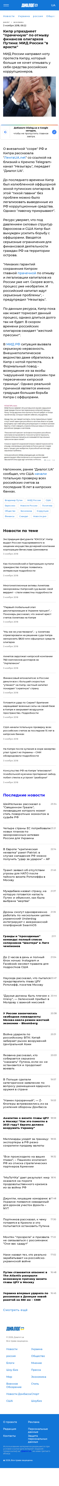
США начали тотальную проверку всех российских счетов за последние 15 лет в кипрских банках (28, 731)
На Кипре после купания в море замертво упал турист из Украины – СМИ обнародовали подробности (29, 752)
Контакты (9, 1435)
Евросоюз (10, 505)
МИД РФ (13, 344)
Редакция (9, 1428)
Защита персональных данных (37, 1438)
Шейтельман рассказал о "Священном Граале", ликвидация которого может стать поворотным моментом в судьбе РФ (26, 810)
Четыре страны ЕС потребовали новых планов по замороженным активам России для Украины (27, 833)
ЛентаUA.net (15, 157)
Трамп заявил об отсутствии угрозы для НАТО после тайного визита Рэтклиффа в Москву (24, 875)
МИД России (34, 500)
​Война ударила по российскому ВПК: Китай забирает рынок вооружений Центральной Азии (24, 1039)
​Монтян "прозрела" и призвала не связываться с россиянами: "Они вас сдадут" (26, 1240)
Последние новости (24, 795)
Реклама (33, 1422)
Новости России (28, 505)
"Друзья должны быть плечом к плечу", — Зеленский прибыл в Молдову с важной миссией (26, 999)
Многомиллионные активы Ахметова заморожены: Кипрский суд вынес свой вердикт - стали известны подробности (28, 589)
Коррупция (42, 511)
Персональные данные (38, 1430)
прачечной (27, 273)
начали (41, 474)
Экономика (18, 22)
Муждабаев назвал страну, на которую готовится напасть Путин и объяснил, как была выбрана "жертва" (24, 896)
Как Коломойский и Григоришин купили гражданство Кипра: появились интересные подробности (28, 567)
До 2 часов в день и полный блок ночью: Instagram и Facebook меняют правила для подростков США (25, 962)
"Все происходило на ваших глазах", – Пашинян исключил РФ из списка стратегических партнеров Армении (25, 1161)
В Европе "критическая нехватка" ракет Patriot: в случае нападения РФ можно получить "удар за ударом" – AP (26, 854)
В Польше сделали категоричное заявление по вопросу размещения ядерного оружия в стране (26, 1084)
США (48, 500)
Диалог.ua (26, 1451)
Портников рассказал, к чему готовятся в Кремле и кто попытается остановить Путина (26, 1223)
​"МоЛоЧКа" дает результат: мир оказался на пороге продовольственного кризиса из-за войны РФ (26, 1182)
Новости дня (39, 516)
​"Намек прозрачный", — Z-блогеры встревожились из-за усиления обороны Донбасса (25, 1104)
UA (53, 5)
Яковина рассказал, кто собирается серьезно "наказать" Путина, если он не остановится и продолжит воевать (25, 1062)
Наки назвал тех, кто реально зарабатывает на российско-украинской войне (25, 1258)
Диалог (6, 22)
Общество (10, 511)
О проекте (10, 1422)
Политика (47, 505)
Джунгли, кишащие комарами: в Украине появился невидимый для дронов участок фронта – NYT (27, 1203)
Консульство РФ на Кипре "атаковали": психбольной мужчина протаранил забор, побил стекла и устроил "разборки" (29, 774)
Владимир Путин (13, 500)
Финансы (9, 516)
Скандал (23, 516)
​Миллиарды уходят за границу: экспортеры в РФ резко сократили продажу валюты (26, 1142)
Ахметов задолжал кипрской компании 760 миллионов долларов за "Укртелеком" (28, 660)
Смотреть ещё (15, 1310)
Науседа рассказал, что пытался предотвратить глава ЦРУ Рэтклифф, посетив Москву (27, 981)
